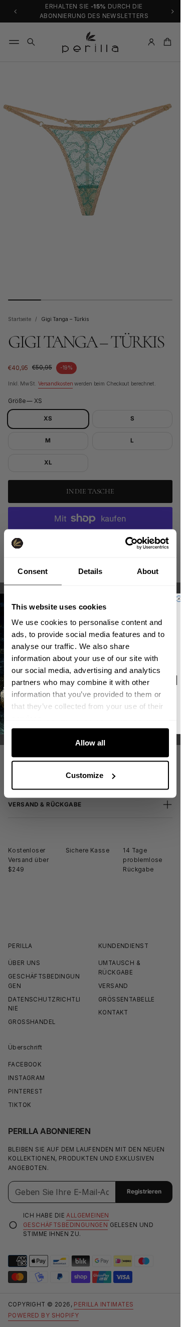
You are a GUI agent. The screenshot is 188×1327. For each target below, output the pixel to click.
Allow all (90, 742)
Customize (84, 775)
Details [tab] (90, 570)
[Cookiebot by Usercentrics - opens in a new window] (127, 543)
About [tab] (148, 570)
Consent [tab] (33, 570)
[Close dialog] (179, 599)
